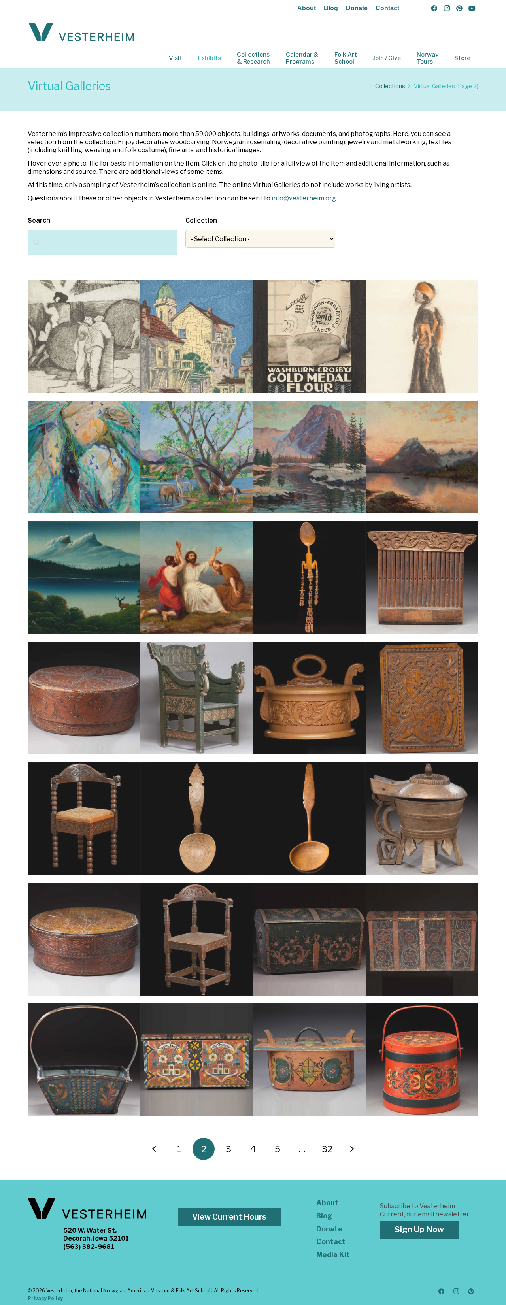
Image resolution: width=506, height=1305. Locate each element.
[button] (187, 58)
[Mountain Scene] (422, 457)
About (306, 8)
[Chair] (196, 698)
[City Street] (196, 336)
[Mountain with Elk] (84, 577)
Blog (331, 8)
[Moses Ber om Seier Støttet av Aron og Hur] (196, 577)
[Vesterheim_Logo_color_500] (81, 32)
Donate (357, 8)
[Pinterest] (459, 8)
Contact (387, 8)
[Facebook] (434, 8)
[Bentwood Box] (84, 698)
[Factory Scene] (84, 336)
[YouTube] (472, 8)
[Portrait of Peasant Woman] (422, 336)
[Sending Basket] (84, 1059)
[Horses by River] (196, 457)
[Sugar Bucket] (422, 1059)
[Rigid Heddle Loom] (422, 577)
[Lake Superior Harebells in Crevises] (84, 457)
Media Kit (333, 1254)
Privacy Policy (45, 1298)
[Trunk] (309, 939)
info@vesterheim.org (304, 198)
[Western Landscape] (309, 457)
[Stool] (422, 698)
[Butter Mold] (422, 818)
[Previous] (154, 1149)
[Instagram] (446, 8)
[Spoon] (309, 577)
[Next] (352, 1149)
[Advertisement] (309, 336)
